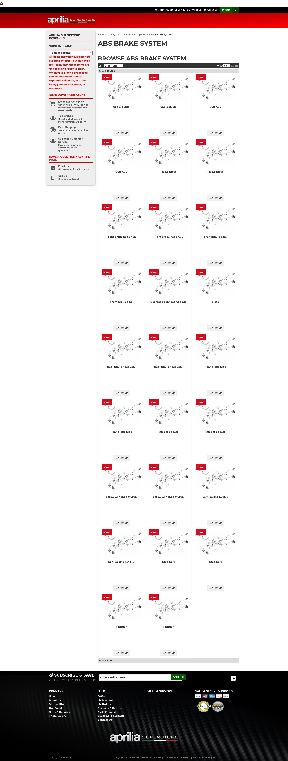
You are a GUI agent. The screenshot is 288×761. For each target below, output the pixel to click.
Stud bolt (168, 561)
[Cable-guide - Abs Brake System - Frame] (121, 88)
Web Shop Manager (204, 757)
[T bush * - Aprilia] (107, 597)
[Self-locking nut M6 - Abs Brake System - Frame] (215, 478)
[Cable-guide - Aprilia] (107, 77)
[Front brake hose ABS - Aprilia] (107, 207)
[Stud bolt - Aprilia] (154, 532)
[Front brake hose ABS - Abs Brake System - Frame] (121, 218)
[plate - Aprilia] (201, 272)
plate (215, 301)
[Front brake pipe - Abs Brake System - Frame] (215, 218)
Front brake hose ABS (121, 236)
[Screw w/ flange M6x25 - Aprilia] (107, 467)
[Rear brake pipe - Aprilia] (201, 337)
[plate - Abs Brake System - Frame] (215, 283)
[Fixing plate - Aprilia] (154, 142)
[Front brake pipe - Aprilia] (201, 207)
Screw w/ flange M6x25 (121, 496)
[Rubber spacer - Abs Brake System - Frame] (168, 413)
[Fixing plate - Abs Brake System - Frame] (168, 153)
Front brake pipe (215, 236)
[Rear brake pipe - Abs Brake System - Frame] (215, 348)
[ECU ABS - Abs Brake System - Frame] (215, 88)
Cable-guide (121, 106)
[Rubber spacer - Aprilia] (154, 402)
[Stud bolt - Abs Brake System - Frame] (168, 543)
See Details (121, 132)
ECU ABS (215, 106)
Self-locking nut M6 (215, 496)
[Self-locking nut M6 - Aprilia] (201, 467)
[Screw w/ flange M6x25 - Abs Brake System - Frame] (121, 478)
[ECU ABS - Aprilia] (201, 77)
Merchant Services (203, 713)
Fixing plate (168, 171)
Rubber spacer (168, 431)
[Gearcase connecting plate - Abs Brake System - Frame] (168, 283)
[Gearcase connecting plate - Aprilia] (154, 272)
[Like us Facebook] (233, 678)
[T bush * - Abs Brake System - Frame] (121, 608)
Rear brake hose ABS (121, 366)
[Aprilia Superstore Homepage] (71, 20)
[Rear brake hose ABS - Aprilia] (107, 337)
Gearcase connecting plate (168, 301)
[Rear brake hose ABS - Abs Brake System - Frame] (121, 348)
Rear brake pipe (215, 366)
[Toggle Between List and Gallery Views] (234, 66)
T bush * (121, 626)
